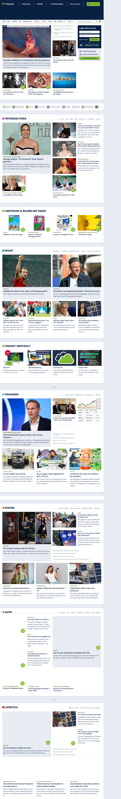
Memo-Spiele (90, 119)
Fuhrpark (87, 612)
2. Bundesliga (63, 251)
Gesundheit (97, 707)
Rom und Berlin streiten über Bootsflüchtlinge (64, 25)
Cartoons (98, 119)
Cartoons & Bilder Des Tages (25, 211)
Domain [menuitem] (60, 21)
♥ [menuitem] (64, 21)
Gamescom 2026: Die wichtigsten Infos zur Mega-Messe (65, 553)
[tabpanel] (26, 46)
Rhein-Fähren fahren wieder (60, 440)
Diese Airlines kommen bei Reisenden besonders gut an (66, 749)
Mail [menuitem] (55, 21)
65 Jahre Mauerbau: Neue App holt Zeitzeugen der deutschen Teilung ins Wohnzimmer (72, 559)
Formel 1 (83, 251)
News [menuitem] (4, 21)
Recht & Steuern (89, 394)
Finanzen (12, 394)
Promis (63, 119)
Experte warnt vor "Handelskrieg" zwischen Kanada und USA (65, 434)
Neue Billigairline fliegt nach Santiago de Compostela (65, 754)
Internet (40, 4)
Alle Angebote (94, 4)
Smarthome (97, 508)
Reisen (77, 707)
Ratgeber (71, 707)
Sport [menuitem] (8, 21)
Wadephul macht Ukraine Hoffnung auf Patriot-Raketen (64, 33)
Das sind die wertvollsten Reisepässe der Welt (64, 751)
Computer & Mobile (63, 508)
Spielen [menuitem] (50, 21)
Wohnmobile (80, 612)
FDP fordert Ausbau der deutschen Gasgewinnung (65, 443)
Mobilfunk (26, 4)
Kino (67, 119)
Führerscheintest (96, 612)
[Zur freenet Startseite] (8, 3)
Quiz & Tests (82, 119)
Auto (8, 612)
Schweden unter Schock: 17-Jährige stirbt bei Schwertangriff (63, 29)
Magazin (73, 612)
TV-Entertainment (56, 4)
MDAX (81, 418)
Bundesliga (56, 251)
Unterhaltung (15, 118)
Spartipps (97, 394)
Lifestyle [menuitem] (36, 21)
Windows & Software (87, 508)
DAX (80, 415)
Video (71, 119)
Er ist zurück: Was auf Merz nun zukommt (63, 36)
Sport (9, 250)
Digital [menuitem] (44, 21)
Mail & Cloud (75, 4)
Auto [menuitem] (20, 21)
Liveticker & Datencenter (93, 251)
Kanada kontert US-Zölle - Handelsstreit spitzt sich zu (65, 437)
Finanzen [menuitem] (14, 21)
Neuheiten (62, 612)
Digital (10, 507)
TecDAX (81, 421)
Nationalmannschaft (74, 251)
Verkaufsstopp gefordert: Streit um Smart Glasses (64, 556)
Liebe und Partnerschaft (86, 707)
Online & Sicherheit (75, 508)
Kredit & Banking (79, 394)
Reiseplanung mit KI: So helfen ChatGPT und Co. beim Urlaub (67, 550)
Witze (75, 119)
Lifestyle (11, 707)
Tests (68, 612)
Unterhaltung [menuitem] (27, 21)
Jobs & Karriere (69, 394)
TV (58, 119)
